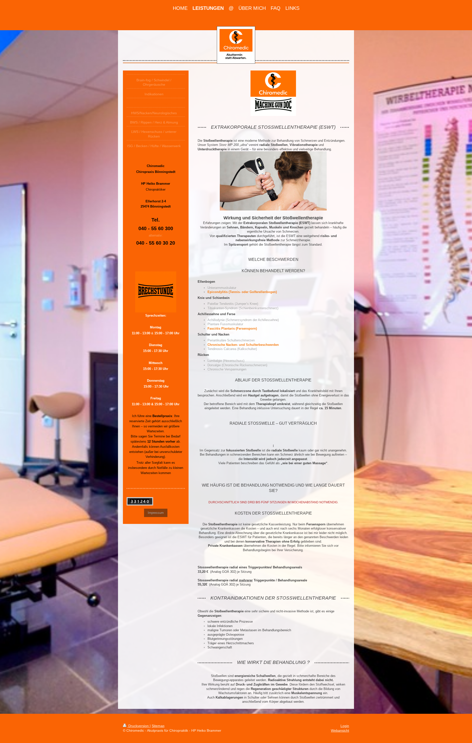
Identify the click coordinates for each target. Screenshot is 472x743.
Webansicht (340, 730)
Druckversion (138, 726)
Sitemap (158, 726)
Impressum (156, 513)
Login (344, 726)
